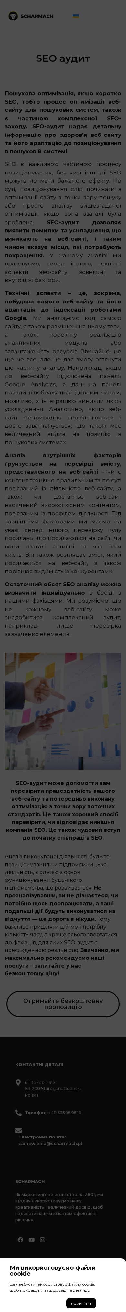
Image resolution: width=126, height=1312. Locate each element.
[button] (81, 1303)
